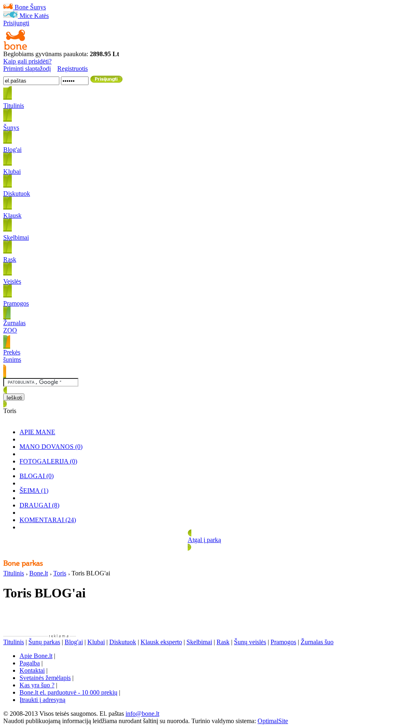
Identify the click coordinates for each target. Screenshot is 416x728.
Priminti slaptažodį (27, 68)
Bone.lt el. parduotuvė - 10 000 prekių (68, 692)
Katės (41, 15)
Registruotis (72, 68)
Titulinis (13, 573)
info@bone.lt (142, 713)
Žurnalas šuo (317, 641)
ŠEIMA (34, 490)
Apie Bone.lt (36, 655)
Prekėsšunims (12, 356)
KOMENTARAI (48, 519)
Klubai (96, 641)
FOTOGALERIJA (48, 461)
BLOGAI (37, 475)
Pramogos (283, 641)
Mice (26, 15)
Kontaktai (32, 670)
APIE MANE (37, 431)
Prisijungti (16, 23)
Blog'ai (74, 641)
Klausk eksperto (161, 641)
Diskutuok (122, 641)
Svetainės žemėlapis (45, 677)
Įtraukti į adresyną (42, 699)
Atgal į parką (204, 539)
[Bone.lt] (15, 48)
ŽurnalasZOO (14, 326)
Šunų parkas (44, 641)
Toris (59, 573)
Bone (21, 7)
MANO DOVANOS (51, 446)
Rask (223, 641)
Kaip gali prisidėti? (27, 61)
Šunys (38, 7)
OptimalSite (273, 720)
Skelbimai (199, 641)
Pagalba (30, 663)
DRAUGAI (39, 505)
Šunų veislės (250, 641)
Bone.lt (38, 573)
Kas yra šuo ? (37, 685)
